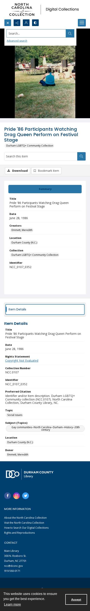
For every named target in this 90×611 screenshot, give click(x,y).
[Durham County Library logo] (29, 474)
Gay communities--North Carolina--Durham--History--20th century (46, 428)
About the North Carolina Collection (25, 517)
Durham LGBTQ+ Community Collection (29, 145)
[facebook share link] (7, 495)
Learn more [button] (12, 604)
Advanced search (17, 41)
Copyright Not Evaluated (21, 361)
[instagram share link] (16, 495)
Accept (76, 599)
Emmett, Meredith (22, 230)
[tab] (45, 189)
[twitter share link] (25, 495)
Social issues (14, 415)
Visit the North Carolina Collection (24, 522)
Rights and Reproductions (19, 532)
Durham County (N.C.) (24, 242)
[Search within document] (81, 156)
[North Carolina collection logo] (45, 9)
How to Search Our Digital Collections (26, 527)
